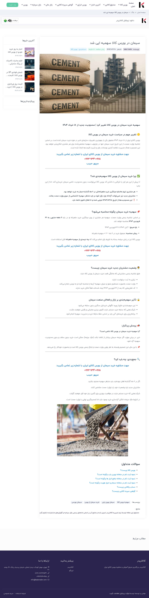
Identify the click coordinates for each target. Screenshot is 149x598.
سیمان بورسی (77, 502)
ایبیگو (71, 570)
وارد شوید (12, 5)
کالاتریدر (70, 567)
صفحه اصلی (132, 5)
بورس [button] (25, 5)
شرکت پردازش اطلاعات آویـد (120, 593)
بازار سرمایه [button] (36, 5)
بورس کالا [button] (123, 5)
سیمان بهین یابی (108, 502)
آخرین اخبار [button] (95, 5)
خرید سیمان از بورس (92, 502)
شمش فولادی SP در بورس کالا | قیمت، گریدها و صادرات (14, 75)
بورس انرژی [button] (82, 5)
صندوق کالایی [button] (109, 5)
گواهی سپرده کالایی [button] (64, 5)
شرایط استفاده (21, 593)
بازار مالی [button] (48, 5)
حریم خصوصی (8, 593)
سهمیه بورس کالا (123, 502)
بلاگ (132, 12)
